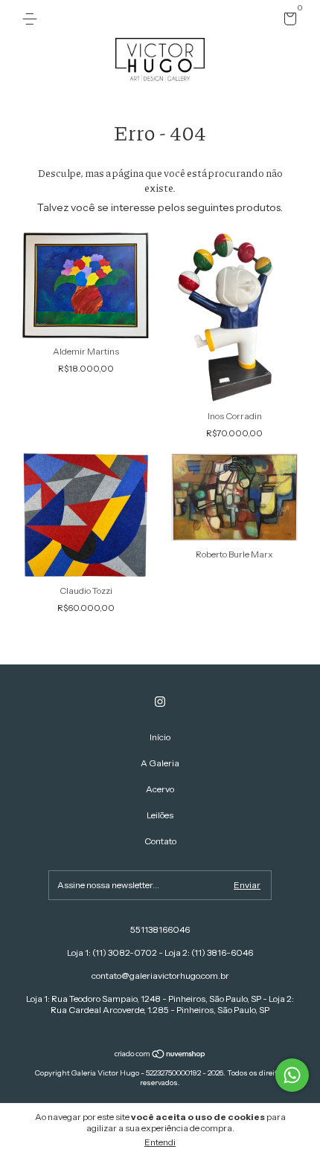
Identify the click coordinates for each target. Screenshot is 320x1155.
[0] (288, 21)
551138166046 (160, 929)
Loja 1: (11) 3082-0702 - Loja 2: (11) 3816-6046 (160, 952)
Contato (160, 841)
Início (160, 736)
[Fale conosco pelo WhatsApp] (292, 1075)
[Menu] (32, 19)
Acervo (160, 789)
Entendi (160, 1142)
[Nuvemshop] (160, 1055)
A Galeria (160, 763)
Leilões (160, 815)
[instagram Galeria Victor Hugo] (160, 702)
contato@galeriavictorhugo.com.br (160, 975)
